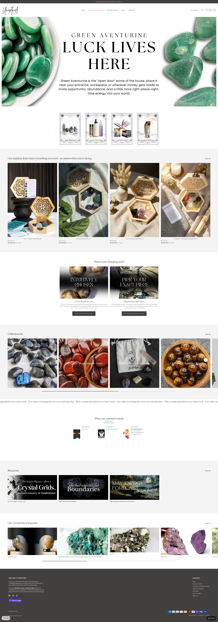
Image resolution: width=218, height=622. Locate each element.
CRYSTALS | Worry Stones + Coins (83, 363)
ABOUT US (131, 10)
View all (207, 158)
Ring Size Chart (197, 584)
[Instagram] (13, 595)
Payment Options (198, 588)
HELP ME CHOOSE (112, 10)
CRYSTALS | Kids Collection (134, 363)
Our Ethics (196, 591)
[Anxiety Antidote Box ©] (83, 200)
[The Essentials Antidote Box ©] (134, 200)
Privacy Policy (200, 615)
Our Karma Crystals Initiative (201, 586)
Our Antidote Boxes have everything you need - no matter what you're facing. (50, 158)
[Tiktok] (17, 595)
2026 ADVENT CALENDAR (96, 10)
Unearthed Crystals (17, 615)
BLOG (123, 10)
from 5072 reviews (109, 423)
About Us (195, 596)
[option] (109, 61)
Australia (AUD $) (13, 611)
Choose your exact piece (134, 313)
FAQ (194, 581)
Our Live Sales (197, 593)
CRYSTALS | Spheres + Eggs (185, 363)
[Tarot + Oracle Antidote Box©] (32, 200)
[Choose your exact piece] (134, 282)
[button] (110, 108)
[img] (109, 421)
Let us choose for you (84, 313)
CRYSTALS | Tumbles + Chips (32, 363)
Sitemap (207, 615)
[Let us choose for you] (84, 282)
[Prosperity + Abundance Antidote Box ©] (185, 200)
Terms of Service (192, 615)
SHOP (83, 10)
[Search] (206, 10)
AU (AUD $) (193, 10)
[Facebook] (9, 595)
